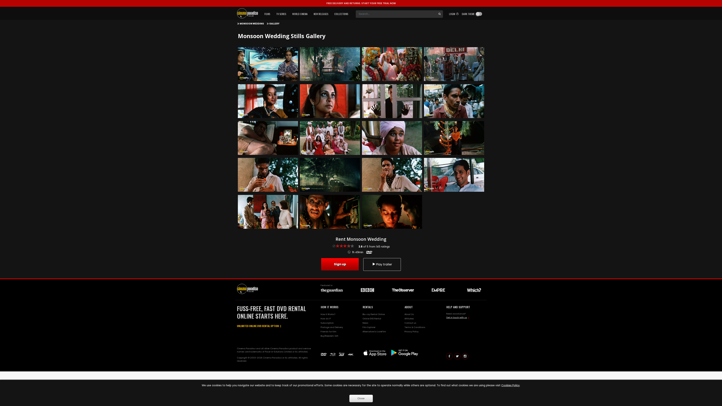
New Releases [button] (321, 14)
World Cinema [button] (300, 14)
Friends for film (328, 331)
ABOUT (409, 307)
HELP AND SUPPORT (458, 307)
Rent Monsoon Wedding (361, 239)
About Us (409, 314)
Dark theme (468, 14)
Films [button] (267, 14)
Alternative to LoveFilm (374, 331)
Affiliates (409, 318)
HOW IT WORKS (329, 307)
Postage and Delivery (332, 327)
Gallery (274, 23)
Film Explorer (369, 327)
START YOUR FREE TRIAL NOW (361, 3)
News (365, 322)
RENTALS (368, 307)
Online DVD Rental (372, 318)
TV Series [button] (281, 14)
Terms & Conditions (414, 327)
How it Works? (328, 314)
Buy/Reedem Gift (329, 335)
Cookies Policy (510, 385)
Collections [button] (341, 14)
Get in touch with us (456, 317)
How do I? (326, 318)
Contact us (410, 322)
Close (361, 398)
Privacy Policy (411, 331)
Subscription (327, 322)
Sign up (340, 264)
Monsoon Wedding (252, 23)
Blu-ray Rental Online (374, 314)
